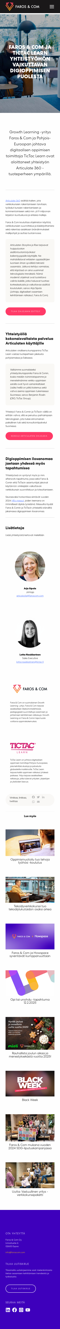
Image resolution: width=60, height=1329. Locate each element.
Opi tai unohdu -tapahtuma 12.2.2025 (30, 1001)
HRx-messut (18, 501)
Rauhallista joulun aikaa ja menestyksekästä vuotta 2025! (30, 1055)
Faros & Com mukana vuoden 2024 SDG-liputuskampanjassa (30, 1147)
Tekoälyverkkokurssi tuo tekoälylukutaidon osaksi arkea (30, 908)
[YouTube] (27, 1310)
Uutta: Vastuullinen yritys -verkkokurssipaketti (30, 1193)
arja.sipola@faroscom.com (30, 596)
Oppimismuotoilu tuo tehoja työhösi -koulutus (30, 861)
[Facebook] (14, 1310)
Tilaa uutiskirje (20, 1289)
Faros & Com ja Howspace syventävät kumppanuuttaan (30, 955)
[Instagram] (21, 1310)
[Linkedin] (8, 1310)
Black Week (30, 1100)
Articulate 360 (13, 201)
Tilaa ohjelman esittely (25, 312)
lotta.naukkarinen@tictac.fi (30, 662)
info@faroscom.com (15, 1253)
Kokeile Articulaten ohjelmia (29, 436)
